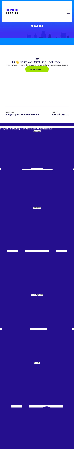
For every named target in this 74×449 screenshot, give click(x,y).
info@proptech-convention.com (22, 114)
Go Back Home (35, 69)
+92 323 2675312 (60, 114)
